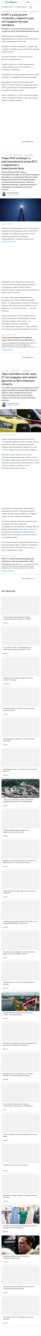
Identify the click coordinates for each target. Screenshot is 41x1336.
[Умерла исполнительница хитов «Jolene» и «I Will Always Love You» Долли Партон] (20, 854)
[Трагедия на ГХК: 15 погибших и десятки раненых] (20, 1310)
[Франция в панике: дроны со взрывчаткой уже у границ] (20, 1189)
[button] (20, 210)
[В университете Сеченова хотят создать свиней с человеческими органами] (20, 1067)
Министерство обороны (27, 529)
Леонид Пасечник (8, 242)
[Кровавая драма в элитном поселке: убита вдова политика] (20, 702)
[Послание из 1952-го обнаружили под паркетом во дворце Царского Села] (20, 641)
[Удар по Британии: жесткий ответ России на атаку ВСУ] (20, 884)
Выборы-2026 (8, 7)
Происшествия (34, 11)
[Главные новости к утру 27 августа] (20, 1158)
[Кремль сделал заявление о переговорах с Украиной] (20, 732)
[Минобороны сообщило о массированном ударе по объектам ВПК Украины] (20, 945)
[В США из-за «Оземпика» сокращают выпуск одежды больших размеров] (20, 1219)
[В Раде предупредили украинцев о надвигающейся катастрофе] (20, 823)
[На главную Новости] (12, 2)
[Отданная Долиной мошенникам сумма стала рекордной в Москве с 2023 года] (20, 915)
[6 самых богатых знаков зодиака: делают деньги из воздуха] (20, 671)
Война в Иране (22, 7)
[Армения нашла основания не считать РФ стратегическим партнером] (20, 1280)
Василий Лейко (13, 193)
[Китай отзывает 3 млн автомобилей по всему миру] (20, 1128)
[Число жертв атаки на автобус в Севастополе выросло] (20, 763)
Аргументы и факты (21, 11)
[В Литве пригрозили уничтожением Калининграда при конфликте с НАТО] (20, 610)
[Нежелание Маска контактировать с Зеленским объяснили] (20, 1249)
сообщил (5, 450)
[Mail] (6, 2)
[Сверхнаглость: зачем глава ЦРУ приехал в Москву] (20, 976)
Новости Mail (18, 155)
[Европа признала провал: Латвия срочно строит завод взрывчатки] (20, 1006)
